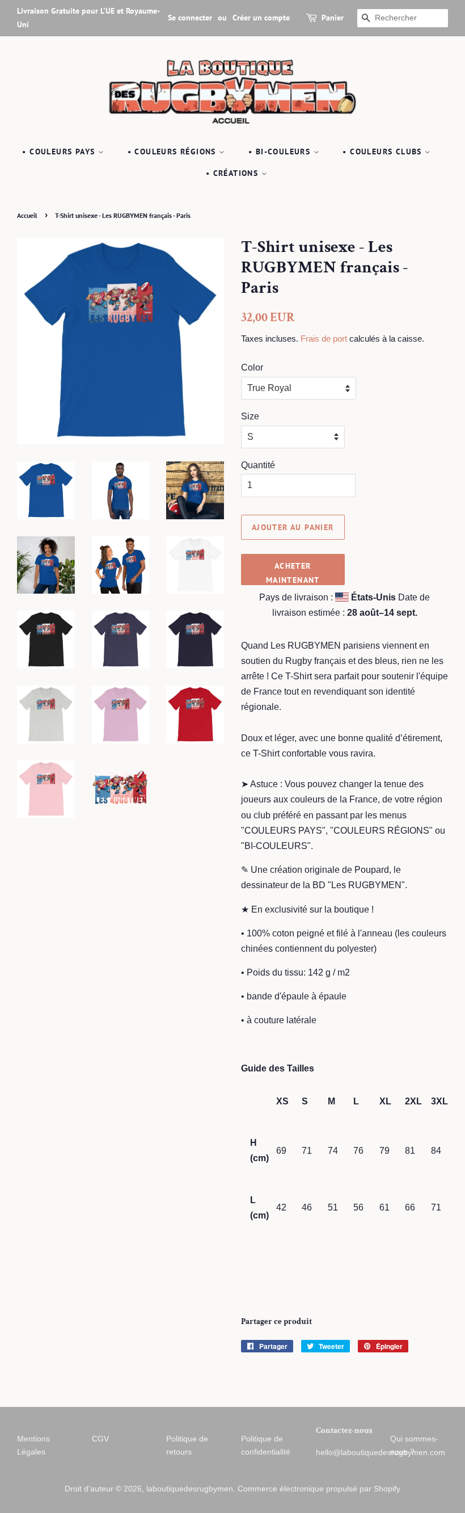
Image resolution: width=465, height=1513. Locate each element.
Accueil (27, 215)
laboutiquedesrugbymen (189, 1489)
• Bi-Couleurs (281, 151)
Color (252, 367)
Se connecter (190, 17)
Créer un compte (261, 17)
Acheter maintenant (293, 573)
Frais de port (324, 338)
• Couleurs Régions (173, 151)
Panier (333, 17)
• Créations (233, 173)
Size (250, 416)
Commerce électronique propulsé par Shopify (319, 1489)
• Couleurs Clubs (384, 151)
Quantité (258, 465)
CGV (100, 1439)
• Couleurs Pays (60, 151)
